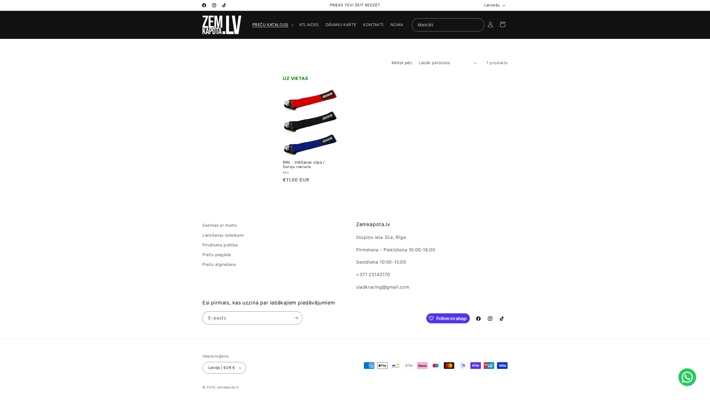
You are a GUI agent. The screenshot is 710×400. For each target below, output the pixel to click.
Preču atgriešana (219, 264)
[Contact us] (687, 377)
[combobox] (448, 25)
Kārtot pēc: (402, 62)
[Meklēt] (478, 25)
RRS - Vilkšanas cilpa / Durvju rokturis (304, 164)
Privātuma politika (220, 244)
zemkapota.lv (228, 387)
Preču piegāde (216, 254)
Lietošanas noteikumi (223, 235)
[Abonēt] (296, 317)
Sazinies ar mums (219, 225)
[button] (272, 25)
